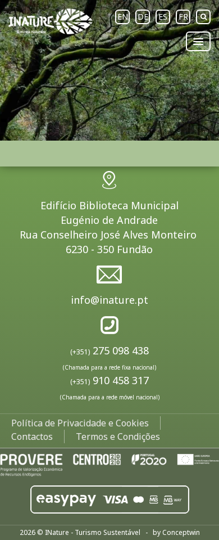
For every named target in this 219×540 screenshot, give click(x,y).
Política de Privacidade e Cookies (80, 423)
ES (162, 16)
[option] (109, 70)
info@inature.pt (109, 300)
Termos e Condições (118, 436)
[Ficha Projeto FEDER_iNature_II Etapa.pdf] (109, 464)
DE (143, 16)
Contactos (32, 436)
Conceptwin (181, 532)
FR (183, 16)
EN (122, 16)
